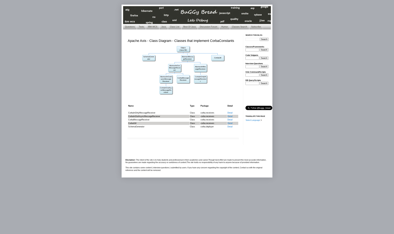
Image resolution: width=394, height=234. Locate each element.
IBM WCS (152, 26)
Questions (130, 26)
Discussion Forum (208, 26)
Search (264, 50)
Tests (141, 26)
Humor (224, 26)
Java (163, 26)
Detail (230, 113)
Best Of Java (189, 26)
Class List (174, 26)
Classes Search (239, 26)
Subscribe (256, 26)
